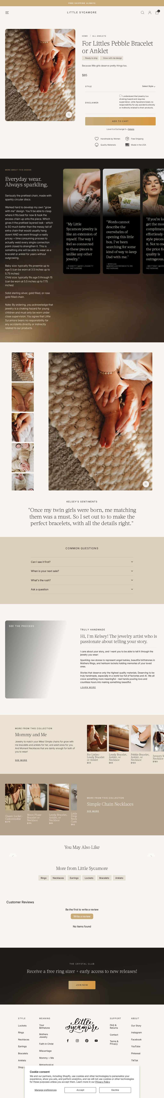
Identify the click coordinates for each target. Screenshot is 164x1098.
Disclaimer (91, 103)
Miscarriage (45, 1051)
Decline (115, 1090)
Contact (114, 1034)
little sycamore (82, 12)
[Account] (150, 13)
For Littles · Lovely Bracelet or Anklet (95, 758)
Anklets (22, 1060)
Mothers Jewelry (43, 1035)
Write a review (82, 916)
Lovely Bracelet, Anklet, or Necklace (118, 758)
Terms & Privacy (114, 1042)
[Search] (142, 13)
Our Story (136, 1025)
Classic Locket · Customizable (14, 817)
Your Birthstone (44, 1026)
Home (85, 36)
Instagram (136, 1032)
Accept (80, 1090)
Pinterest (135, 1053)
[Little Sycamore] (82, 1025)
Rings (21, 1032)
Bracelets (23, 1053)
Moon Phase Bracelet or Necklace (34, 818)
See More (21, 760)
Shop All (22, 1067)
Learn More (88, 687)
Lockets (22, 1025)
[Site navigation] (7, 13)
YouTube (135, 1046)
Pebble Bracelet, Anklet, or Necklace (140, 758)
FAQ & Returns (114, 1026)
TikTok (134, 1060)
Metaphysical (46, 1064)
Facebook (136, 1039)
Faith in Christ (46, 1044)
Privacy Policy (102, 1081)
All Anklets (99, 36)
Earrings (22, 1046)
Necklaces (23, 1039)
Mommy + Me (46, 1058)
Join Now (82, 985)
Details (131, 129)
